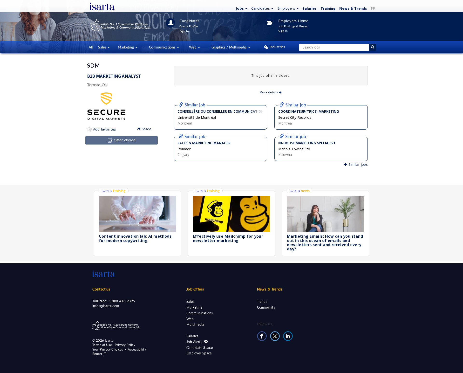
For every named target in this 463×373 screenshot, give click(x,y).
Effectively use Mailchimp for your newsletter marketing (228, 238)
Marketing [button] (126, 47)
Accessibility (137, 349)
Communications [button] (163, 47)
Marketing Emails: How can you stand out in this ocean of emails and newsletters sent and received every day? (325, 243)
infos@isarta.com (105, 306)
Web (190, 319)
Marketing (194, 307)
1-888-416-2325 (122, 301)
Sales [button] (102, 47)
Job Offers (195, 289)
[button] (240, 8)
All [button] (91, 47)
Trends (262, 301)
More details (269, 92)
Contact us (101, 289)
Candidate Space (199, 347)
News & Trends (269, 289)
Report (97, 354)
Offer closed (124, 140)
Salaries (309, 8)
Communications (199, 313)
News (353, 8)
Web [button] (193, 47)
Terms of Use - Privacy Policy (113, 345)
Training (327, 8)
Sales (190, 301)
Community (266, 307)
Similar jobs (357, 164)
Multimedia (195, 324)
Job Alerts (194, 342)
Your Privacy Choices (107, 349)
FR (373, 8)
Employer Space (199, 353)
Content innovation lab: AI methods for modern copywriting (135, 238)
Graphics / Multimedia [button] (229, 47)
